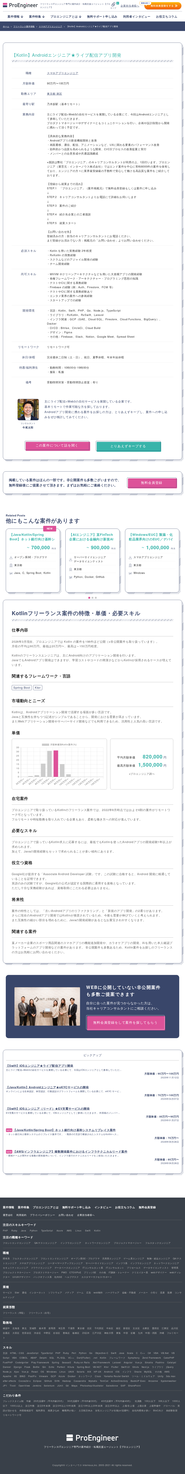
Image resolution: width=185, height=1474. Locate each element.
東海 (118, 1332)
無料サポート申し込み (102, 16)
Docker (72, 1376)
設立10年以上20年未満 (90, 1405)
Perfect (61, 1366)
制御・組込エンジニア (158, 1258)
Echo (51, 1366)
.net (95, 1357)
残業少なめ (53, 1410)
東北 (24, 1328)
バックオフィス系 (42, 1276)
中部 (125, 1332)
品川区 (174, 1328)
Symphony (133, 1357)
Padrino (160, 1362)
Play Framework (40, 1362)
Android (108, 1371)
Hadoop (66, 1380)
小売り (153, 1292)
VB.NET (97, 1366)
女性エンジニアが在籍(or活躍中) (112, 1410)
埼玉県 (61, 1328)
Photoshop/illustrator (92, 1385)
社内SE (58, 1276)
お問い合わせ (66, 1215)
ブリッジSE (90, 1272)
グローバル (169, 1405)
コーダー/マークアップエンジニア (65, 1263)
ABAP (34, 1357)
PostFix (32, 1376)
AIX (89, 1371)
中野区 (47, 1332)
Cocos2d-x (25, 1380)
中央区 (109, 1328)
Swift (88, 1230)
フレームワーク (117, 1357)
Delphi (43, 1357)
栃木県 (42, 1328)
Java (23, 1230)
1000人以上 (16, 1405)
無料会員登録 (147, 1207)
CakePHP (169, 1357)
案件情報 (8, 1207)
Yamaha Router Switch (116, 1376)
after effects (9, 1380)
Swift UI (125, 1366)
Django (18, 1366)
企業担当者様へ (130, 5)
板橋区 (75, 1332)
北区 (89, 1328)
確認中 (6, 1328)
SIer (17, 1292)
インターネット (37, 1292)
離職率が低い (69, 1410)
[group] (33, 561)
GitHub (48, 1380)
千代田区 (99, 1328)
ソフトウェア (55, 1292)
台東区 (146, 1328)
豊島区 (66, 1332)
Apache (7, 1376)
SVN (57, 1380)
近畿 (133, 1332)
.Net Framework (101, 1362)
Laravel (117, 1362)
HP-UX (97, 1371)
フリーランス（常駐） (14, 1312)
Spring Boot (21, 687)
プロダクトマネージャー (46, 1272)
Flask (27, 1366)
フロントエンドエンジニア (17, 1242)
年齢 (28, 1400)
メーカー (143, 1292)
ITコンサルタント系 (93, 1267)
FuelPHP (8, 1362)
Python (34, 1230)
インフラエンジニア (70, 1242)
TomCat (104, 1380)
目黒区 (6, 1332)
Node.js (7, 1371)
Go (90, 1352)
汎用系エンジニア (111, 1258)
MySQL (148, 1371)
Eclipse (37, 1380)
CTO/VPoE (75, 1272)
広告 (88, 1292)
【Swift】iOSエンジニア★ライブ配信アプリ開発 (39, 1066)
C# (149, 1352)
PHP (5, 1230)
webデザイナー (159, 1272)
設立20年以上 (112, 1405)
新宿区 (126, 1328)
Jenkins (37, 1385)
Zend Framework (151, 1357)
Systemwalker (168, 1380)
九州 (140, 1332)
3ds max (170, 1376)
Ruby (14, 1230)
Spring (55, 1362)
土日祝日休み (86, 1410)
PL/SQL (61, 1357)
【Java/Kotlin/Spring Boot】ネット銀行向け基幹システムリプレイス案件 (64, 1130)
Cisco (98, 1376)
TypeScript (47, 1230)
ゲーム (80, 1292)
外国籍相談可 (26, 1410)
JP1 (5, 1385)
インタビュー (103, 1207)
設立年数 (30, 1405)
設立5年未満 (43, 1405)
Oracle (138, 1371)
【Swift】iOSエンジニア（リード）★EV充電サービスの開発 (48, 1108)
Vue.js (138, 1362)
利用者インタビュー (136, 16)
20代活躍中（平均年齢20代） (49, 1400)
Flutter (115, 1366)
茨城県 (32, 1328)
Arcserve (153, 1380)
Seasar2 (66, 1362)
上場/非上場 (128, 1405)
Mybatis (93, 1380)
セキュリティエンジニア (15, 1267)
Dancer (7, 1366)
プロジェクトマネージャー (128, 1242)
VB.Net (165, 1352)
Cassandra (80, 1380)
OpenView (24, 1385)
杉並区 (56, 1332)
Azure (60, 1230)
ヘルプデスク (72, 1276)
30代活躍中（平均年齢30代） (82, 1400)
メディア (69, 1292)
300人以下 (164, 1400)
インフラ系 (122, 1263)
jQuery (170, 1366)
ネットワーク (85, 1376)
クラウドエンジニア (41, 1267)
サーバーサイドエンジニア (99, 1263)
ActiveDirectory (119, 1380)
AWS (69, 1230)
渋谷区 (37, 1332)
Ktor (38, 687)
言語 (5, 1352)
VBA (156, 1352)
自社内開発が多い (141, 1410)
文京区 (136, 1328)
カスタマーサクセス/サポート (96, 1276)
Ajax (16, 1371)
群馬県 (52, 1328)
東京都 (51, 93)
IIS (15, 1376)
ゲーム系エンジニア (134, 1258)
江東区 (165, 1328)
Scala (130, 1352)
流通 (162, 1292)
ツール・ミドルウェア (143, 1376)
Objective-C (101, 1352)
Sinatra (149, 1362)
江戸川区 (97, 1332)
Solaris (81, 1371)
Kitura (71, 1366)
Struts (135, 1366)
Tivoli (13, 1385)
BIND (22, 1376)
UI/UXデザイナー (21, 1276)
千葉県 (71, 1328)
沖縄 (162, 1332)
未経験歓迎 (172, 1410)
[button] (89, 598)
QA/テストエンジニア (45, 1242)
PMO (64, 1272)
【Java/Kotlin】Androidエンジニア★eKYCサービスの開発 (47, 1087)
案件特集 (23, 1207)
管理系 (174, 1267)
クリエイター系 (140, 1272)
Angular (128, 1362)
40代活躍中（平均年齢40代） (116, 1400)
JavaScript (32, 1352)
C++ (142, 1352)
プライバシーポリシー (42, 1215)
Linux (78, 1230)
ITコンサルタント (115, 1267)
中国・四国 (151, 1332)
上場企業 (142, 1405)
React (34, 1371)
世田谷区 (26, 1332)
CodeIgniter (22, 1362)
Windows (52, 1371)
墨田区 (155, 1328)
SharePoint (134, 1385)
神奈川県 (108, 1332)
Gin (44, 1366)
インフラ (127, 1371)
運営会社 (8, 1215)
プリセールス (134, 1267)
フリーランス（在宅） (40, 1312)
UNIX (71, 1371)
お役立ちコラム (166, 16)
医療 (169, 1292)
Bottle (36, 1366)
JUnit (60, 1385)
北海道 (15, 1328)
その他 (102, 1272)
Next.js (145, 1366)
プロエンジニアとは (46, 1207)
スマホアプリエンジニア (62, 73)
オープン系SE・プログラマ (85, 1258)
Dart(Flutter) (83, 1357)
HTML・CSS (17, 1352)
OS (42, 1371)
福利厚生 (40, 1410)
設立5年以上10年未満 (64, 1405)
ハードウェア (112, 1292)
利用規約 (21, 1215)
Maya (75, 1385)
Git (67, 1385)
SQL (52, 1357)
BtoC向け (158, 1410)
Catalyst (171, 1362)
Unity (161, 1376)
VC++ (71, 1357)
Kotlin (97, 1230)
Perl (74, 1352)
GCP (53, 1376)
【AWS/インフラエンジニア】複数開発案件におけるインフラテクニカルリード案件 (70, 1151)
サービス (7, 1292)
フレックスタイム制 (13, 1400)
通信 (24, 1292)
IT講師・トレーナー (119, 1272)
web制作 (98, 1292)
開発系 (6, 1258)
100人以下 (150, 1400)
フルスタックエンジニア (158, 1242)
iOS (117, 1371)
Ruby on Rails (82, 1362)
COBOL (24, 1357)
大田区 (15, 1332)
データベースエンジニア (67, 1267)
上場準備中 (155, 1405)
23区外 (86, 1332)
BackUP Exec (138, 1380)
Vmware (43, 1376)
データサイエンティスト (156, 1267)
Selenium (49, 1385)
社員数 (138, 1400)
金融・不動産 (129, 1292)
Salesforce (112, 1385)
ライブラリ (158, 1366)
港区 (59, 93)
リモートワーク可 (12, 1414)
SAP (123, 1385)
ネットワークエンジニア (97, 1242)
